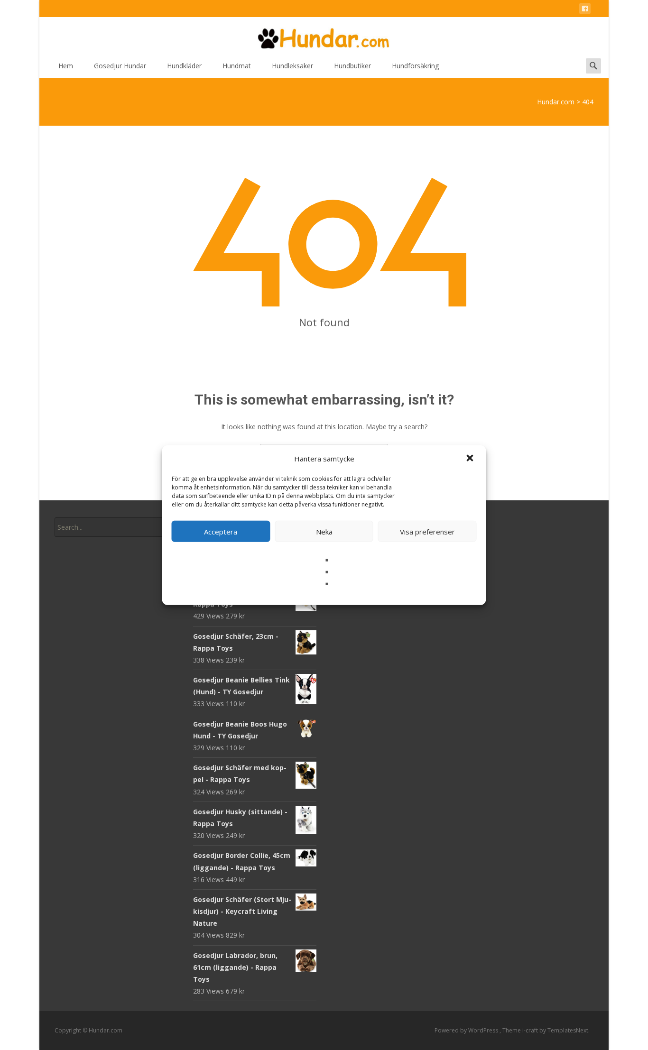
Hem (65, 65)
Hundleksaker (292, 65)
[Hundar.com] (324, 36)
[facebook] (585, 10)
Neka (324, 531)
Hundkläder (184, 65)
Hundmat (236, 65)
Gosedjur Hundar (120, 65)
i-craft (530, 1030)
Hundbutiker (352, 65)
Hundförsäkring (415, 65)
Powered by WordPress (467, 1030)
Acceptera (220, 531)
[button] (471, 458)
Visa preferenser (427, 531)
